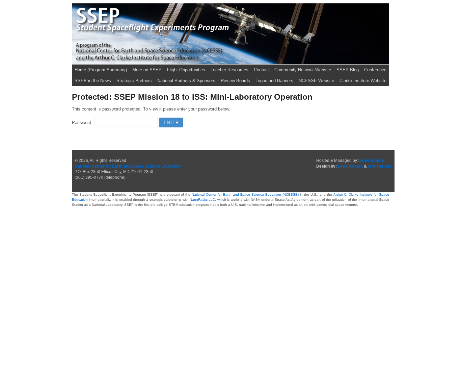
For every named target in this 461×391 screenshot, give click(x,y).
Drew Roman (371, 160)
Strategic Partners (134, 80)
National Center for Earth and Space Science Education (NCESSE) (245, 194)
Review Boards (235, 80)
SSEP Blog (347, 69)
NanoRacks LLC (202, 199)
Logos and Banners (274, 80)
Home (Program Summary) (101, 69)
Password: (83, 122)
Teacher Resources (229, 69)
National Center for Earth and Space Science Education (128, 166)
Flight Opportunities (186, 69)
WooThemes (380, 166)
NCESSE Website (316, 80)
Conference (375, 69)
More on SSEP (147, 69)
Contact (261, 69)
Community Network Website (302, 69)
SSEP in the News (93, 80)
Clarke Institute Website (363, 80)
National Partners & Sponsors (186, 80)
